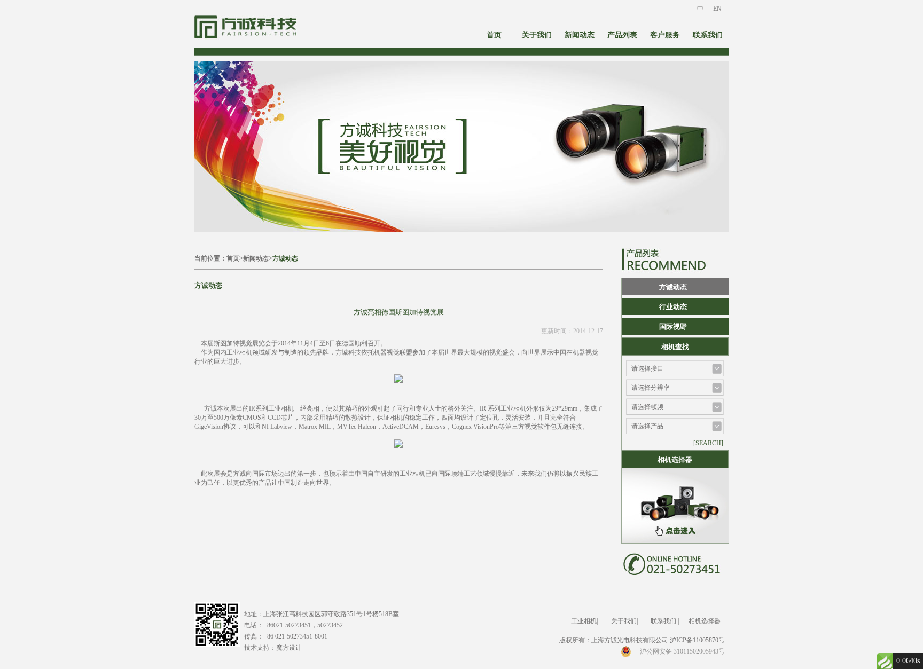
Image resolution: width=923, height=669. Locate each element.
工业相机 (584, 621)
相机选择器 (705, 621)
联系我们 (708, 35)
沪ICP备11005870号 (697, 640)
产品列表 (622, 35)
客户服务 (665, 35)
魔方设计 (289, 647)
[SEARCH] (708, 443)
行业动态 (673, 307)
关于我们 (537, 35)
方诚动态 (285, 258)
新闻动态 (580, 35)
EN (717, 8)
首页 (494, 35)
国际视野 (673, 326)
